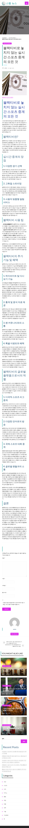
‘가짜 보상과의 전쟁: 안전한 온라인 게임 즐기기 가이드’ (14, 709)
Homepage (4, 37)
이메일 (4, 585)
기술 (5, 811)
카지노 (5, 793)
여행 (5, 804)
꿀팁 (5, 796)
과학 (5, 807)
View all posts (14, 634)
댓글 (3, 558)
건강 (5, 781)
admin (5, 68)
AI (4, 819)
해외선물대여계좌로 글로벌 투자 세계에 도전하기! (13, 729)
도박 (5, 789)
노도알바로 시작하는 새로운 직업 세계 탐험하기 (13, 670)
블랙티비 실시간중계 (7, 97)
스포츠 (5, 785)
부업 (5, 800)
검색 (3, 738)
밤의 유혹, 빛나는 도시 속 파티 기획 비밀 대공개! (14, 689)
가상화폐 (6, 815)
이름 (3, 578)
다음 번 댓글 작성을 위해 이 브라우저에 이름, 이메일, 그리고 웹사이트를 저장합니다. (14, 603)
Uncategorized (12, 37)
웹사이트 (4, 592)
